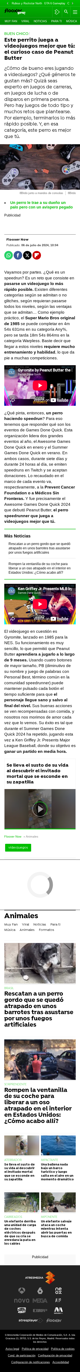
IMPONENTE (49, 1217)
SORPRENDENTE (15, 1084)
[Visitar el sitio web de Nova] (21, 1300)
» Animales (30, 836)
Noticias (40, 21)
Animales (21, 917)
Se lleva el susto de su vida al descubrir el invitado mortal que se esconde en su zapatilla (37, 774)
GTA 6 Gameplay (54, 3)
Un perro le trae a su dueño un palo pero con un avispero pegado (41, 204)
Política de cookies (63, 1348)
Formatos (46, 930)
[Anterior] (7, 3)
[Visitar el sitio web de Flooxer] (54, 1320)
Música (71, 21)
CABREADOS (13, 1217)
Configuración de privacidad (55, 1355)
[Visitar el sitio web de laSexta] (40, 1290)
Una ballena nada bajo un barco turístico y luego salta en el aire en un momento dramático (57, 1172)
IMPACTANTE (49, 1160)
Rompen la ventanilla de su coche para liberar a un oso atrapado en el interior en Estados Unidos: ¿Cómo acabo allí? (40, 568)
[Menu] (74, 12)
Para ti (56, 21)
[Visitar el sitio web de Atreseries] (58, 1300)
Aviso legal (12, 1348)
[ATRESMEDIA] (40, 1278)
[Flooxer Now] (20, 12)
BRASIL (9, 988)
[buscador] (66, 11)
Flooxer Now (12, 836)
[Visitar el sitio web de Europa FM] (40, 1310)
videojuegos (18, 848)
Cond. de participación (21, 1355)
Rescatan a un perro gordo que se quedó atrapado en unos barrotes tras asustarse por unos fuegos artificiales (39, 548)
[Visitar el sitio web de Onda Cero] (21, 1310)
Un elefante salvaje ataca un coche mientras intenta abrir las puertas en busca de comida (56, 1229)
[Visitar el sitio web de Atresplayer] (31, 1320)
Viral (25, 21)
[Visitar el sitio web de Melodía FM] (58, 1310)
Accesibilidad (60, 1362)
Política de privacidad (35, 1348)
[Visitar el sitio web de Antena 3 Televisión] (21, 1290)
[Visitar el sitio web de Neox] (58, 1290)
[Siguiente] (72, 3)
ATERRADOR (13, 1160)
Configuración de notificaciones (30, 1362)
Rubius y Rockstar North (27, 3)
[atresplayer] (57, 11)
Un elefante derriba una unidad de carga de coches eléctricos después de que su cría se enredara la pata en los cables (20, 1233)
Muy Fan (11, 21)
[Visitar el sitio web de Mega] (40, 1300)
